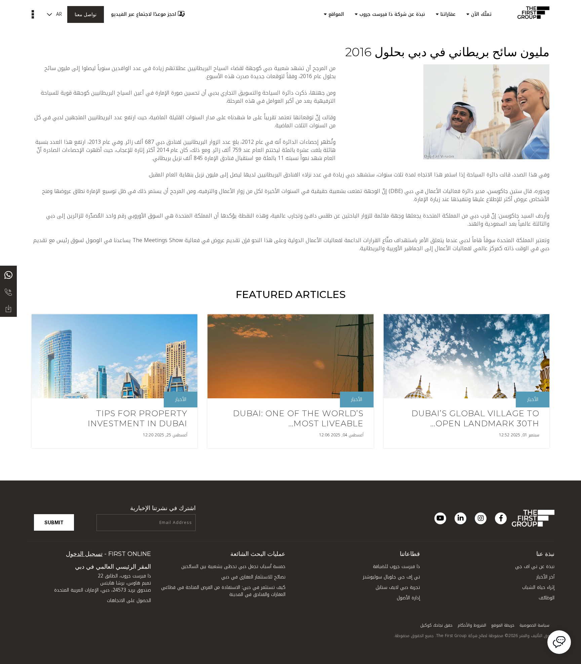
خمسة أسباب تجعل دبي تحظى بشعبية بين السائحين (233, 566)
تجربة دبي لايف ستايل (398, 587)
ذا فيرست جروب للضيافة (396, 566)
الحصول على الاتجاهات (129, 600)
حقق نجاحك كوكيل (436, 625)
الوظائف (546, 597)
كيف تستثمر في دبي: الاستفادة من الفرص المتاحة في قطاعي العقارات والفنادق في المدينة (223, 591)
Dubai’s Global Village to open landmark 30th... (475, 418)
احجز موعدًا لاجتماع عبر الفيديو (143, 14)
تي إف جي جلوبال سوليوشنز (391, 577)
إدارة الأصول (408, 597)
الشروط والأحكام (472, 625)
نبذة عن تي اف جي (534, 566)
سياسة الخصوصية (534, 625)
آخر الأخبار (545, 577)
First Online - (108, 554)
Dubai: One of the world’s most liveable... (298, 418)
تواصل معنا (85, 14)
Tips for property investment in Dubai (137, 418)
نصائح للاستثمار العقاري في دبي (253, 577)
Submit (54, 522)
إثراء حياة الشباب (538, 587)
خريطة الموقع (502, 625)
